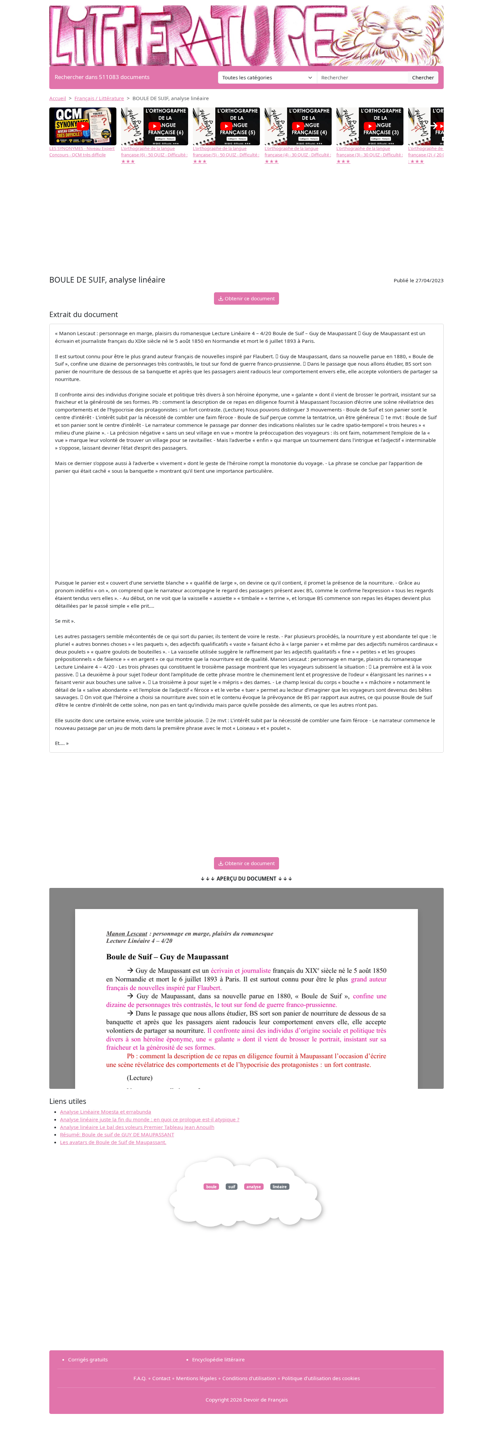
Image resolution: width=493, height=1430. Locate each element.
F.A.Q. (140, 1378)
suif (231, 1186)
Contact (161, 1378)
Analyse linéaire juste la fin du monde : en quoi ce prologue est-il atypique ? (149, 1119)
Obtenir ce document (249, 298)
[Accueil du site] (246, 32)
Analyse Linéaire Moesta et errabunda (105, 1111)
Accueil (57, 98)
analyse (253, 1186)
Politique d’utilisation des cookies (321, 1378)
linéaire (280, 1186)
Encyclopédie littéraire (218, 1359)
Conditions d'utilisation (249, 1378)
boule (211, 1186)
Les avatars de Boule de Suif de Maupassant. (113, 1142)
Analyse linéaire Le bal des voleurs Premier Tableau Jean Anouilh (137, 1127)
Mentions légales (196, 1378)
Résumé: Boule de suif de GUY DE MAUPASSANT (117, 1134)
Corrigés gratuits (88, 1359)
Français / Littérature (99, 98)
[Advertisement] (246, 223)
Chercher (423, 77)
